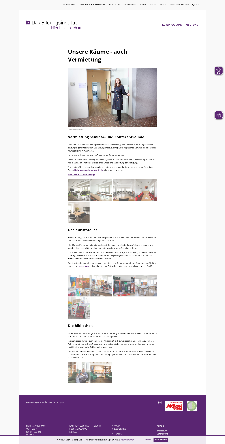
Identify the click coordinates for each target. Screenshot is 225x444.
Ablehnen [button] (147, 440)
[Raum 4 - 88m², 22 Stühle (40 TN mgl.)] (79, 190)
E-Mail (31, 435)
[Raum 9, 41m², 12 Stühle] (146, 190)
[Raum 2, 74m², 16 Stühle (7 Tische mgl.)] (124, 190)
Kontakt (160, 426)
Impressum (162, 430)
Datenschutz (162, 434)
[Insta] (159, 402)
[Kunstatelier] (79, 285)
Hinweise (118, 434)
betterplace (84, 266)
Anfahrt (117, 426)
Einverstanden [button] (161, 440)
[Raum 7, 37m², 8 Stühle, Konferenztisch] (79, 212)
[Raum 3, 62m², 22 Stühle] (101, 190)
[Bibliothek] (79, 372)
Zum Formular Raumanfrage (81, 174)
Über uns (192, 24)
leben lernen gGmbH (57, 402)
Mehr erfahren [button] (127, 439)
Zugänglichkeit (120, 429)
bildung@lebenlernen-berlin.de (88, 170)
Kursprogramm (172, 24)
